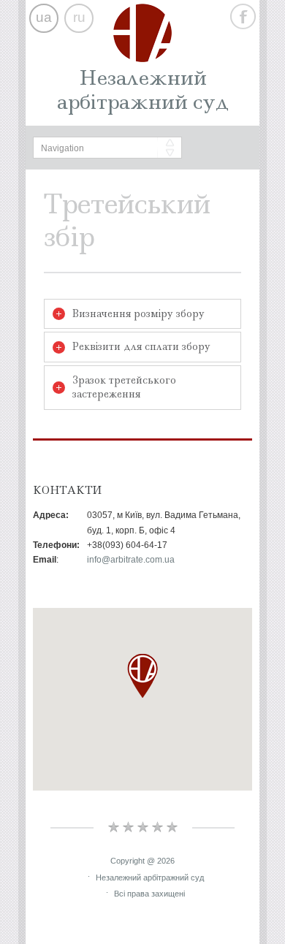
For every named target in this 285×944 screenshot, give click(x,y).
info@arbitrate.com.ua (131, 560)
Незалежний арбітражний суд (143, 89)
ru (79, 17)
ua (44, 17)
